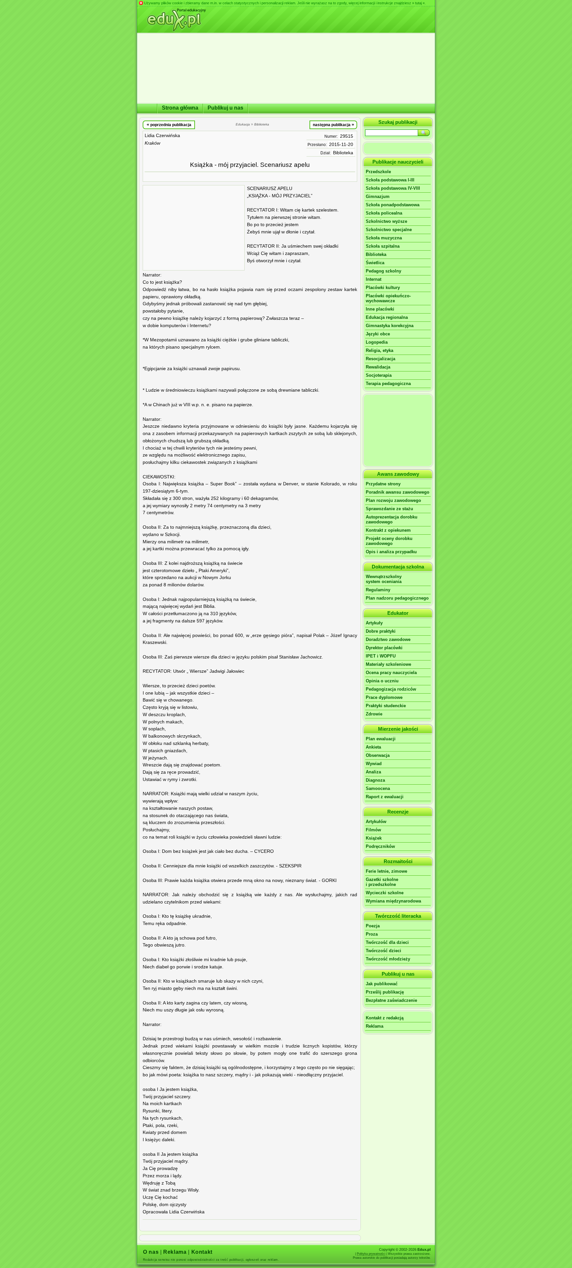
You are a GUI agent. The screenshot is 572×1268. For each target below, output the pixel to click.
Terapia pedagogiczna (388, 383)
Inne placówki (380, 309)
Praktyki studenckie (386, 705)
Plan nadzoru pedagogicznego (397, 598)
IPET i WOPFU (381, 656)
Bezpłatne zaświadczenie (391, 1000)
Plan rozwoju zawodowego (393, 500)
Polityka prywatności (371, 1253)
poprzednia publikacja (169, 124)
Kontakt (202, 1252)
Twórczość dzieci (383, 950)
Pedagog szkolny (383, 270)
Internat (373, 279)
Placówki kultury (383, 287)
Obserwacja (378, 755)
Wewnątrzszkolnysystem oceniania (384, 579)
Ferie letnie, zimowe (386, 871)
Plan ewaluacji (381, 738)
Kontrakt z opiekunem (388, 530)
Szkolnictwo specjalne (389, 229)
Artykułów (376, 821)
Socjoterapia (379, 375)
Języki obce (378, 333)
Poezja (373, 925)
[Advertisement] (193, 227)
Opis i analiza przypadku (391, 551)
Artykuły (374, 622)
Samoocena (378, 788)
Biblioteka (343, 152)
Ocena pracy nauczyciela (391, 672)
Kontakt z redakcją (385, 1017)
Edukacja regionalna (387, 317)
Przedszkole (378, 171)
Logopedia (377, 342)
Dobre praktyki (381, 631)
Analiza (373, 771)
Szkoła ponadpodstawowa (392, 204)
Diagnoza (375, 780)
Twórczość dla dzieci (387, 942)
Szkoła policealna (384, 213)
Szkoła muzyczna (384, 237)
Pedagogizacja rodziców (391, 689)
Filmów (373, 829)
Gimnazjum (378, 196)
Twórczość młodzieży (388, 958)
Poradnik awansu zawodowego (397, 492)
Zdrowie (374, 713)
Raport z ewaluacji (385, 796)
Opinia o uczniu (382, 680)
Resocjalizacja (380, 358)
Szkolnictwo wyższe (386, 221)
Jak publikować (382, 983)
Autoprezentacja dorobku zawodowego (391, 519)
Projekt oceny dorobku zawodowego (389, 541)
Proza (372, 934)
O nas (151, 1252)
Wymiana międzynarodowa (393, 901)
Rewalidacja (378, 367)
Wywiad (374, 763)
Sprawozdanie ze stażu (389, 508)
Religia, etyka (379, 350)
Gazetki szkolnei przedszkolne (382, 882)
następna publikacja (333, 124)
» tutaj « (418, 3)
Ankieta (373, 747)
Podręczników (380, 846)
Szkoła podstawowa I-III (390, 179)
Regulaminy (378, 589)
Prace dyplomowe (384, 697)
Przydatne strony (383, 483)
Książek (374, 838)
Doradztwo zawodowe (388, 639)
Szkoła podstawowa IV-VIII (393, 188)
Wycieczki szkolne (385, 892)
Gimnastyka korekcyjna (389, 325)
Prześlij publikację (385, 992)
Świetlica (375, 262)
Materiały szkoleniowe (388, 664)
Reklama (374, 1026)
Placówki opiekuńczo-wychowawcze (388, 298)
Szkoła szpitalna (383, 246)
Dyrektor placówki (384, 647)
